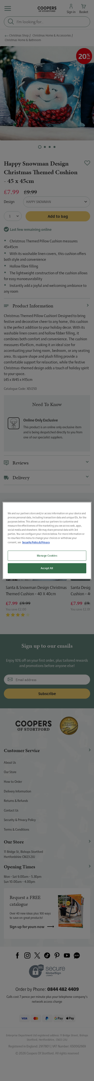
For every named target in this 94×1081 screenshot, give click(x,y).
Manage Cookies (47, 555)
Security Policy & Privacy (36, 542)
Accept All (47, 568)
